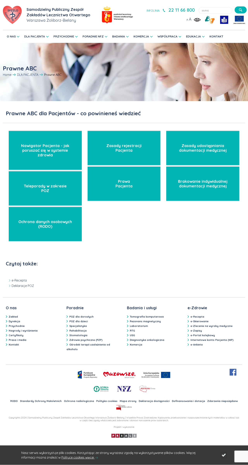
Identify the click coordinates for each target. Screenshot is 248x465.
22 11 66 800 (181, 10)
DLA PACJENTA (34, 36)
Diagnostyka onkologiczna (147, 339)
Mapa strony (128, 401)
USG (132, 335)
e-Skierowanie (199, 321)
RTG (132, 330)
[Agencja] (124, 435)
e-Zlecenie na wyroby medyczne (211, 325)
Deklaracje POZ (23, 286)
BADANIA (118, 36)
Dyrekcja (14, 321)
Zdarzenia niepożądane (222, 401)
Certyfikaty (16, 335)
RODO (14, 401)
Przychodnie (17, 325)
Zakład (13, 316)
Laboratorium (139, 325)
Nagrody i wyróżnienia (23, 330)
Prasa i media (17, 339)
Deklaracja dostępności (154, 401)
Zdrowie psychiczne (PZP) (85, 339)
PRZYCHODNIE (63, 36)
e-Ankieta (196, 344)
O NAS (11, 36)
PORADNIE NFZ (93, 36)
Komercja (136, 344)
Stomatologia (78, 335)
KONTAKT (216, 36)
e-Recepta (19, 280)
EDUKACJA (193, 36)
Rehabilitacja (78, 330)
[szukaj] (241, 9)
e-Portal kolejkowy (202, 335)
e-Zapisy (196, 330)
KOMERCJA (141, 36)
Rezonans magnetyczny (145, 321)
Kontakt (14, 344)
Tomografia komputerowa (147, 316)
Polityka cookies (106, 401)
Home (7, 75)
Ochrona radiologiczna (79, 401)
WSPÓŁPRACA (167, 36)
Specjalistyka (78, 325)
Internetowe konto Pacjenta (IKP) (211, 339)
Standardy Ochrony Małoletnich (41, 401)
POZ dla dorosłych (81, 316)
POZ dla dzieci (78, 321)
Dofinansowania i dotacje (188, 401)
